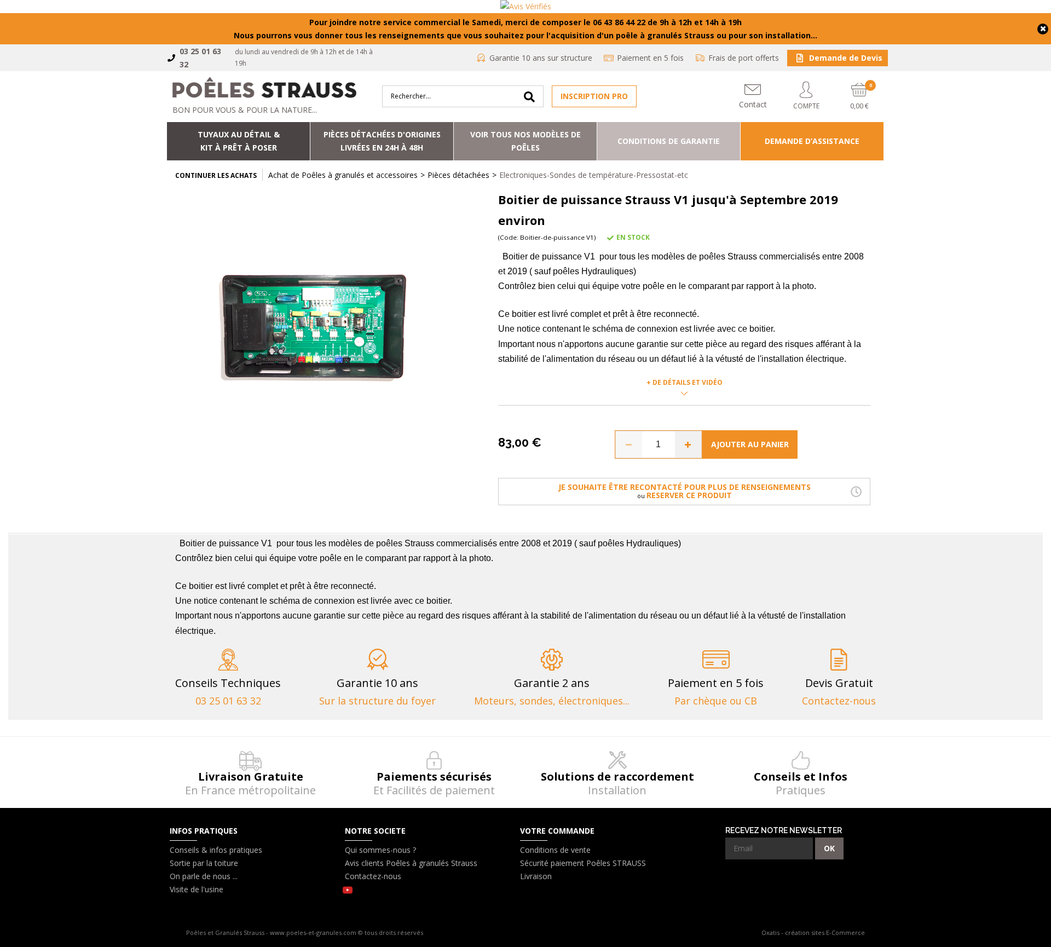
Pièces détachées (458, 175)
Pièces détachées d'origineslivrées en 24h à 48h (382, 141)
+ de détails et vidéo (684, 382)
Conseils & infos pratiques (216, 850)
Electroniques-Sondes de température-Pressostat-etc (593, 175)
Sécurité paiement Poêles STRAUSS (583, 863)
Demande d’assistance (812, 141)
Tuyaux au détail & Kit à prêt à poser (239, 141)
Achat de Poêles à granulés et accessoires (343, 175)
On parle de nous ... (204, 876)
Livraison (536, 876)
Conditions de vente (555, 850)
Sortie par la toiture (204, 863)
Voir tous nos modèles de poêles (525, 141)
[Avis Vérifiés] (525, 6)
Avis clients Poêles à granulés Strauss (411, 863)
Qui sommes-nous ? (380, 850)
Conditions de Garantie (668, 141)
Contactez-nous (373, 876)
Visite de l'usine (196, 889)
